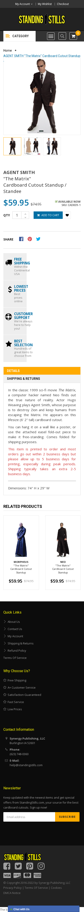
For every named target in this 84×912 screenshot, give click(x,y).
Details (13, 370)
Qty (6, 215)
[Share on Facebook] (22, 238)
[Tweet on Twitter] (39, 238)
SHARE (8, 239)
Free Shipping (16, 680)
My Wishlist (45, 4)
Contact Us (14, 629)
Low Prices (14, 709)
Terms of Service (15, 658)
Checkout (63, 4)
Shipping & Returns (23, 378)
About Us (13, 622)
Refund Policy (16, 650)
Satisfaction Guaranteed (23, 695)
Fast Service (15, 702)
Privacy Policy (12, 888)
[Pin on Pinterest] (31, 238)
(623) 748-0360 (19, 754)
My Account (14, 636)
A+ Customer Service (21, 687)
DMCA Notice (12, 893)
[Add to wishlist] (67, 215)
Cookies (56, 888)
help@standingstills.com (26, 765)
